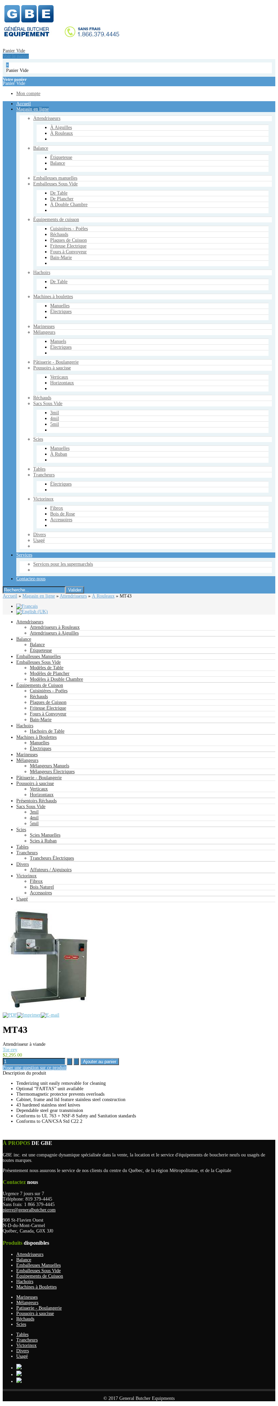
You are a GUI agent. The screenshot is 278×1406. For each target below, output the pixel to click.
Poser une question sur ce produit (34, 1067)
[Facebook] (19, 1374)
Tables (22, 847)
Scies (21, 829)
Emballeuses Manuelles (38, 656)
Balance (23, 639)
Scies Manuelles (45, 835)
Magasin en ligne (38, 596)
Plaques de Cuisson (48, 702)
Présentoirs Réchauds (36, 800)
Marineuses (27, 754)
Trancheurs (27, 852)
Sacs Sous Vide (30, 806)
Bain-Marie (41, 719)
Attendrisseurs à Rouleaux (55, 627)
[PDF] (10, 1015)
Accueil (10, 596)
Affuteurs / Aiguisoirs (51, 869)
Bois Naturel (42, 887)
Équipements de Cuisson (39, 685)
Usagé (22, 898)
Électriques (40, 748)
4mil (34, 817)
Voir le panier (13, 392)
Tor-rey (10, 1049)
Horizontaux (42, 794)
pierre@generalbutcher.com (29, 1209)
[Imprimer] (29, 1015)
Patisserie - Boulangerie (39, 1308)
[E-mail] (50, 1015)
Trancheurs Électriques (52, 858)
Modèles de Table (46, 667)
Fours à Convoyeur (48, 713)
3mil (34, 812)
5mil (34, 823)
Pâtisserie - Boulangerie (39, 777)
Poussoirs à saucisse (35, 783)
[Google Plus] (19, 1367)
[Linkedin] (19, 1381)
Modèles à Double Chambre (56, 679)
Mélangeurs (27, 760)
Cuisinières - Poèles (48, 690)
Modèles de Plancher (50, 673)
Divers (22, 864)
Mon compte (26, 432)
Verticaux (39, 788)
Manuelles (39, 742)
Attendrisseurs (73, 596)
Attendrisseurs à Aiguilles (54, 633)
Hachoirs (24, 725)
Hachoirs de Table (47, 731)
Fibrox (36, 881)
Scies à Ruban (43, 840)
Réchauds (39, 696)
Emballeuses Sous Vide (38, 662)
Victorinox (26, 875)
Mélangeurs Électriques (52, 771)
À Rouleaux (103, 596)
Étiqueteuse (41, 650)
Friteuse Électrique (48, 708)
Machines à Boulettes (36, 737)
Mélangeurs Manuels (49, 765)
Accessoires (41, 892)
